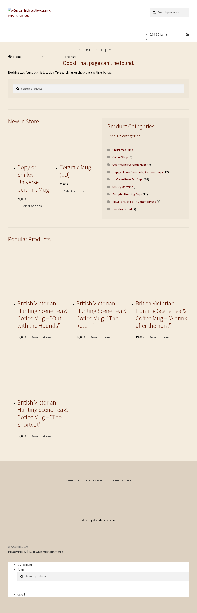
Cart (21, 594)
